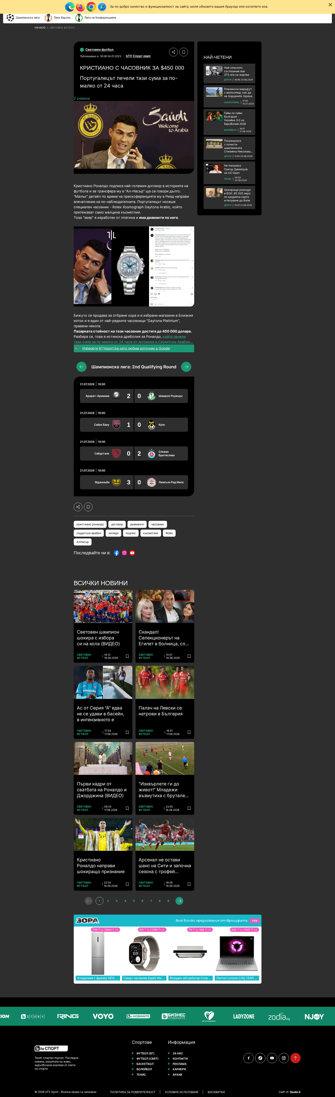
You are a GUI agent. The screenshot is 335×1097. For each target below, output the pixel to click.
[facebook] (248, 1058)
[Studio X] (295, 1092)
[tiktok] (260, 1058)
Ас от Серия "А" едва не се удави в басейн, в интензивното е (100, 713)
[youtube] (272, 1058)
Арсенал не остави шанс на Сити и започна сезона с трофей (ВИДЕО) (165, 866)
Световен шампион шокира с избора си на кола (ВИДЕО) (98, 637)
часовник (157, 524)
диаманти (137, 524)
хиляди (114, 533)
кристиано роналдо (90, 524)
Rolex (169, 533)
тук (254, 920)
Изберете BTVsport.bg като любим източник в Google (126, 348)
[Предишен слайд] (81, 367)
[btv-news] (124, 1016)
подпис (131, 533)
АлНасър (82, 542)
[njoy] (300, 1016)
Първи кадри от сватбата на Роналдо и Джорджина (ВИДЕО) (102, 789)
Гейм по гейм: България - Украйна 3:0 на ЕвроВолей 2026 (235, 118)
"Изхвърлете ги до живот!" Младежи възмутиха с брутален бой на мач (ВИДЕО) (163, 790)
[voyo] (88, 1016)
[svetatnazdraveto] (194, 1016)
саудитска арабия (88, 533)
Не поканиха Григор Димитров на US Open (236, 169)
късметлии (150, 533)
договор (117, 524)
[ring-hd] (53, 1016)
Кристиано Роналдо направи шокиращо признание (101, 865)
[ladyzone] (229, 1016)
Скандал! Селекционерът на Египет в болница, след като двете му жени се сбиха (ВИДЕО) (164, 638)
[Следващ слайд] (186, 367)
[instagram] (284, 1058)
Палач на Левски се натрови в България (161, 711)
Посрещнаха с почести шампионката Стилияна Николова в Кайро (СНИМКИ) (238, 146)
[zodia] (264, 1016)
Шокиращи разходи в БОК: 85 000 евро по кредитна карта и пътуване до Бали (237, 195)
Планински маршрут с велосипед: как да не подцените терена (238, 92)
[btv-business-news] (159, 1016)
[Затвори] (330, 4)
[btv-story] (18, 1016)
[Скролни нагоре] (295, 1058)
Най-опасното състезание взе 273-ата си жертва (236, 71)
